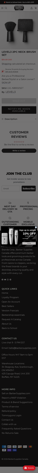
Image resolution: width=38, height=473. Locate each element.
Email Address (25, 238)
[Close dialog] (36, 227)
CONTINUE (29, 243)
